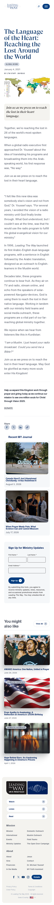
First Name (13, 555)
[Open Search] (38, 6)
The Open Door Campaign (38, 843)
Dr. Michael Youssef (35, 865)
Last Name (32, 555)
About (8, 856)
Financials (10, 865)
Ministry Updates (13, 843)
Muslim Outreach (34, 835)
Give (8, 860)
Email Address (14, 566)
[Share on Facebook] (6, 427)
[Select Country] (33, 897)
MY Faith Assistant (35, 869)
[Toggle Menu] (46, 6)
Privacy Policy (11, 886)
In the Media (11, 869)
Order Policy (10, 890)
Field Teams (32, 839)
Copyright (31, 890)
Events (9, 839)
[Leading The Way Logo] (12, 6)
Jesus (29, 856)
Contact (30, 860)
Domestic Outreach (35, 831)
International (11, 835)
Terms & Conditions (35, 886)
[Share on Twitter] (13, 427)
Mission (9, 831)
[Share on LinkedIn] (20, 427)
